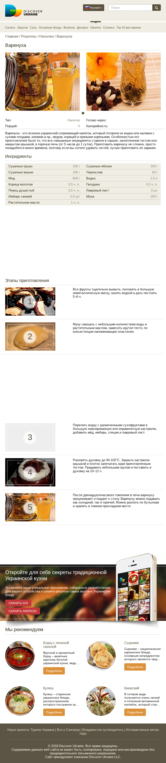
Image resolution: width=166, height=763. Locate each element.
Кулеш (48, 688)
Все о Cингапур (68, 729)
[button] (17, 81)
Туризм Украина (42, 729)
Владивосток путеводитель (102, 729)
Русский (94, 7)
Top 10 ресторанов (129, 27)
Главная (11, 36)
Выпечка (69, 27)
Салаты (10, 27)
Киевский (131, 688)
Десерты (82, 27)
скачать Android (23, 611)
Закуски (22, 27)
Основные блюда (50, 27)
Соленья (108, 27)
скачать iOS (18, 603)
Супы (33, 27)
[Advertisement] (83, 243)
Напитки (95, 27)
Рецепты (29, 36)
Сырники (131, 643)
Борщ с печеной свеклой (56, 645)
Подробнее (54, 671)
